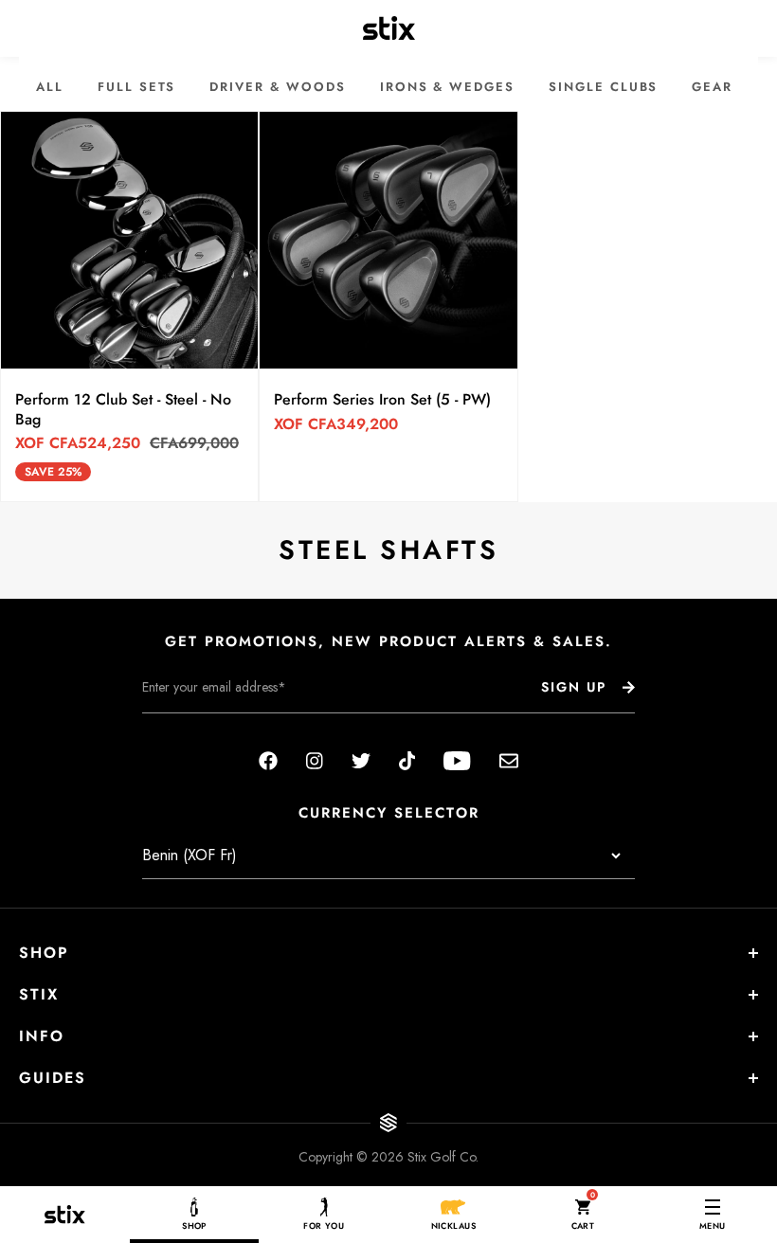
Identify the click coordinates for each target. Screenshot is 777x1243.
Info (41, 1036)
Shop (44, 953)
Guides (52, 1078)
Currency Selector (388, 813)
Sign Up (573, 686)
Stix (39, 994)
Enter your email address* (202, 727)
